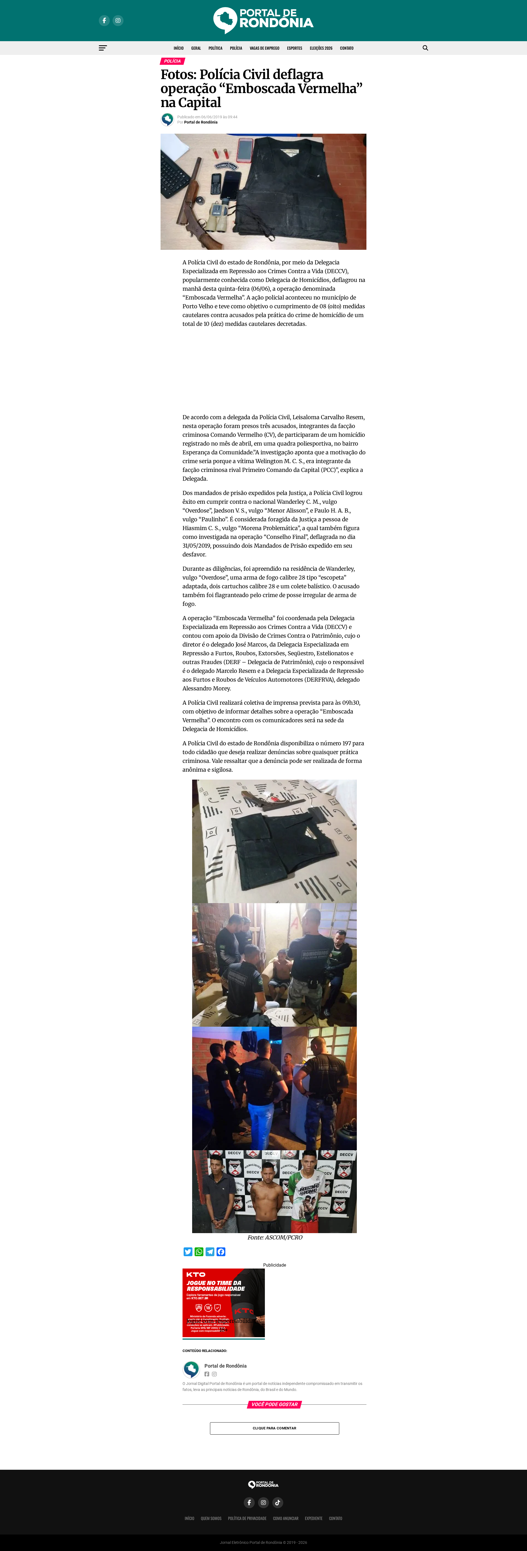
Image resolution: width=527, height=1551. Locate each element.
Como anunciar (285, 1518)
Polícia (236, 48)
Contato (347, 48)
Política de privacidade (247, 1518)
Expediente (314, 1518)
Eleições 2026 (321, 48)
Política (215, 48)
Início (179, 48)
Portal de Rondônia (201, 122)
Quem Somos (211, 1518)
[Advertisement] (274, 372)
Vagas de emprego (264, 48)
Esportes (294, 48)
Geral (196, 48)
